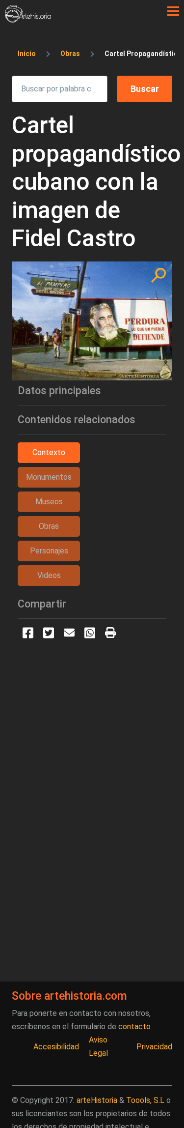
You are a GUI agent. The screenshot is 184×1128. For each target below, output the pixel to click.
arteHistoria (97, 1100)
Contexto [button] (48, 452)
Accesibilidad (56, 1046)
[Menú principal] (173, 11)
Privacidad (154, 1046)
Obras (70, 54)
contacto (134, 1026)
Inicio (27, 54)
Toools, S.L (145, 1100)
